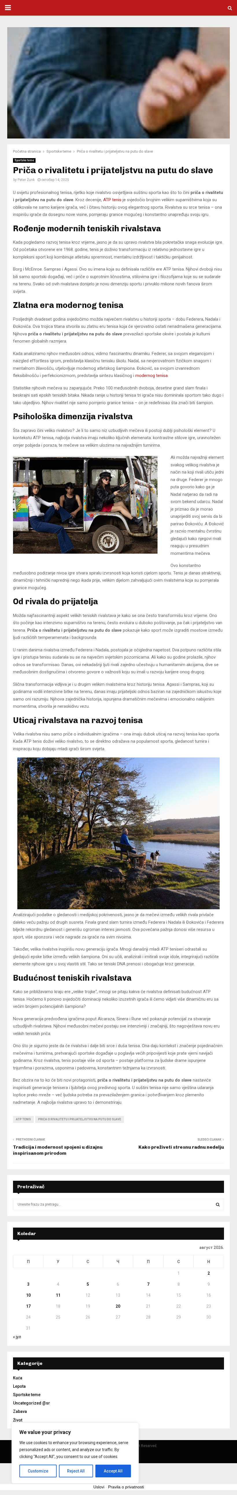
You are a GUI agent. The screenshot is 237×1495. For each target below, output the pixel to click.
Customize (38, 1471)
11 (58, 1295)
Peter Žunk (26, 180)
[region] (75, 1453)
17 (28, 1306)
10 (28, 1295)
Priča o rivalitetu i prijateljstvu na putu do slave (79, 1119)
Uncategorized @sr (31, 1403)
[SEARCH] (218, 1204)
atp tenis (23, 1119)
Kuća (17, 1378)
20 (118, 1306)
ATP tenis (112, 199)
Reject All (76, 1471)
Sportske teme (24, 160)
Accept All (113, 1471)
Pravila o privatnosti (126, 1487)
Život (17, 1420)
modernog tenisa (151, 375)
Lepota (19, 1386)
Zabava (20, 1411)
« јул (17, 1337)
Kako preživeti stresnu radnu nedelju (181, 1147)
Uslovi (98, 1487)
